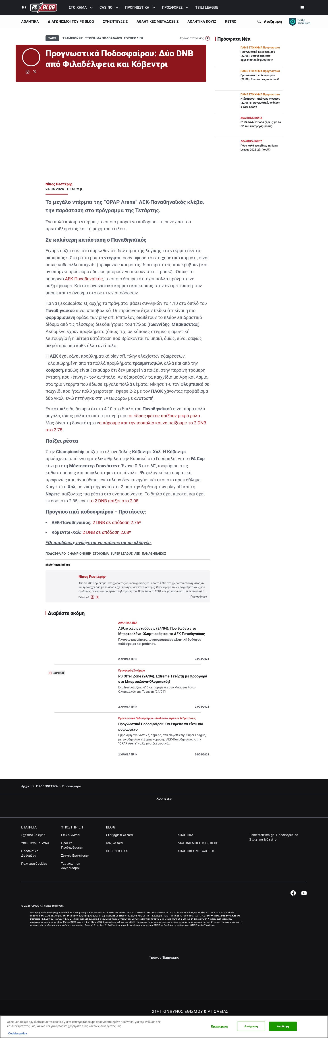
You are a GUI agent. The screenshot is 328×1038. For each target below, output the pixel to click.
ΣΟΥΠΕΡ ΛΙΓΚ (133, 38)
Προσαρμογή (219, 1026)
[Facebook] (293, 893)
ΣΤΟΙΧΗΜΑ (78, 7)
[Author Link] (31, 57)
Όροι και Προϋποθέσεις (72, 845)
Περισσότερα (199, 596)
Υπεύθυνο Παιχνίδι (35, 843)
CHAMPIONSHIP (79, 553)
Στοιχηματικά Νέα (119, 835)
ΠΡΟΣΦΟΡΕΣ (172, 7)
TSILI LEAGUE (206, 7)
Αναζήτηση (273, 21)
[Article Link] (128, 643)
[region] (164, 1026)
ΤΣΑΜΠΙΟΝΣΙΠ (72, 38)
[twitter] (35, 71)
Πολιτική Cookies (34, 863)
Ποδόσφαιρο (71, 786)
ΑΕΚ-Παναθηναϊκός (84, 278)
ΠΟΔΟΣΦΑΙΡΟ (56, 553)
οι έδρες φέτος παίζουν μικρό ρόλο (164, 415)
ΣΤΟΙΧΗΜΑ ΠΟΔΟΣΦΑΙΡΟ (103, 38)
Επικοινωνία (70, 835)
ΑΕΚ (137, 553)
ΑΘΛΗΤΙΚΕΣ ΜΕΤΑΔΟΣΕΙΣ (158, 21)
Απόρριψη (251, 1026)
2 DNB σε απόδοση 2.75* (117, 522)
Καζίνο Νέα (114, 843)
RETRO (230, 21)
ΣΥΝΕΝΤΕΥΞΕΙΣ (115, 21)
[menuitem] (81, 7)
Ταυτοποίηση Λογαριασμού (71, 866)
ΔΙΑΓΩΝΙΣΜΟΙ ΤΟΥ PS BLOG (71, 21)
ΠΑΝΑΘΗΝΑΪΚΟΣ (154, 553)
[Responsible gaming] (299, 21)
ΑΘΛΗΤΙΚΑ (30, 21)
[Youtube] (304, 893)
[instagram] (27, 71)
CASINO (106, 7)
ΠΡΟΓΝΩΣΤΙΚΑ (137, 7)
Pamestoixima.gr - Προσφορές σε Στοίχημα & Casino (273, 837)
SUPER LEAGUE (121, 553)
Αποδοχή (283, 1026)
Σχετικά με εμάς (33, 835)
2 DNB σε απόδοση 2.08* (107, 532)
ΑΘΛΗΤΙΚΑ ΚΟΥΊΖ (201, 21)
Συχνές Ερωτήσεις (75, 855)
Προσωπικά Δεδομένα (29, 853)
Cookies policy (17, 1033)
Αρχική (26, 786)
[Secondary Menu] (302, 7)
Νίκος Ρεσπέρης (59, 184)
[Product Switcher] (24, 7)
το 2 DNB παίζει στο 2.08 (113, 500)
